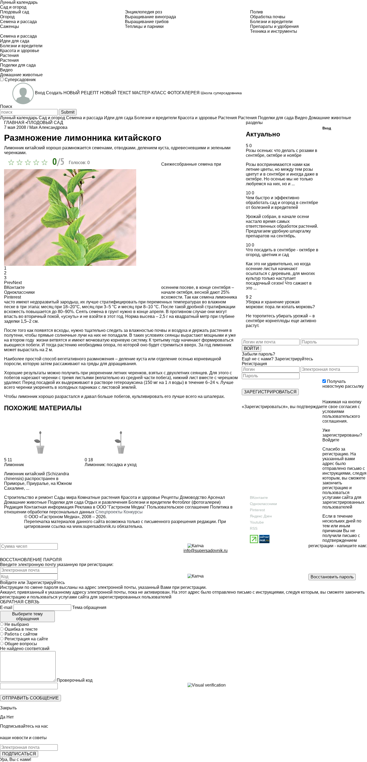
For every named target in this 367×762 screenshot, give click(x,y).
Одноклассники (263, 504)
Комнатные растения (98, 497)
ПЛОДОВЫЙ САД (45, 122)
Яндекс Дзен (261, 516)
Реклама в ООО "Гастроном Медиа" (110, 507)
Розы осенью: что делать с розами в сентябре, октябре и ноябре (281, 153)
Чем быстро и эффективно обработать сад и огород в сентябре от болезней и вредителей (282, 202)
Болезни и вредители (149, 502)
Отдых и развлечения (105, 502)
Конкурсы (133, 512)
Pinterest (257, 510)
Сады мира (65, 497)
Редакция (13, 507)
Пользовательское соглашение (178, 507)
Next (17, 282)
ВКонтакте (259, 497)
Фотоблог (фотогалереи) (196, 502)
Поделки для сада (65, 502)
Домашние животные (25, 502)
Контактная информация (49, 507)
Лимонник (14, 464)
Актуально (263, 134)
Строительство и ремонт (28, 497)
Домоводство (193, 497)
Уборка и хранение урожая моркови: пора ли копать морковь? (280, 304)
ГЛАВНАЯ (14, 122)
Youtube (257, 522)
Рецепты (169, 497)
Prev (8, 282)
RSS (253, 528)
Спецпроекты (109, 512)
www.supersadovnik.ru (94, 526)
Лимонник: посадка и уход (110, 464)
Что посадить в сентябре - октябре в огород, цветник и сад (282, 252)
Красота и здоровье (140, 497)
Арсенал (216, 497)
